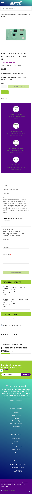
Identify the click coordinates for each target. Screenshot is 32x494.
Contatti (16, 452)
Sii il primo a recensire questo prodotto (11, 65)
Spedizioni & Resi (16, 415)
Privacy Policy (16, 421)
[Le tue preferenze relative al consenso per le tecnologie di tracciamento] (1, 370)
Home (2, 13)
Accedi (16, 441)
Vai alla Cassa (16, 449)
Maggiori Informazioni (10, 189)
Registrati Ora (16, 438)
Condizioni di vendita (16, 424)
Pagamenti (16, 418)
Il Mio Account (16, 444)
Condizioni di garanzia (16, 426)
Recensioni (6, 193)
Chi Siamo (16, 412)
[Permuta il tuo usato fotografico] (11, 325)
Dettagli (5, 185)
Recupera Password (16, 447)
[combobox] (16, 8)
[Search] (29, 8)
